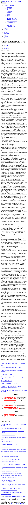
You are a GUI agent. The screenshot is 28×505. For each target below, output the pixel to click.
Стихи (8, 14)
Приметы (6, 33)
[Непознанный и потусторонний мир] (11, 1)
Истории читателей (12, 21)
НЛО (8, 15)
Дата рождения (8, 416)
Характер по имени (9, 414)
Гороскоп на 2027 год (9, 397)
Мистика (9, 11)
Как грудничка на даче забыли (10, 456)
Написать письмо (19, 503)
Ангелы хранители (9, 415)
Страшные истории (9, 5)
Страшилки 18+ (11, 22)
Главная (6, 45)
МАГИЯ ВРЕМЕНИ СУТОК (9, 471)
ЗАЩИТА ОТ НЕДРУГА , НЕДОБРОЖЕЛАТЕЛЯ (8, 481)
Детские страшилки (12, 19)
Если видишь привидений (9, 461)
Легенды (6, 29)
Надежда (6, 32)
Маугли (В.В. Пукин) (6, 381)
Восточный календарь (10, 400)
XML (12, 503)
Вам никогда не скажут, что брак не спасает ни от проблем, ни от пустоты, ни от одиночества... (13, 450)
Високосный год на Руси (7, 374)
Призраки (9, 9)
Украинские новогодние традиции (11, 459)
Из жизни (9, 7)
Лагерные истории (12, 18)
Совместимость (11, 26)
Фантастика (10, 16)
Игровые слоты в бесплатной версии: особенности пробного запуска (11, 387)
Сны (5, 35)
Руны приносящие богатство (12, 408)
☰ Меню (3, 2)
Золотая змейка (6, 447)
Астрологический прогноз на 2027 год (11, 367)
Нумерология (10, 25)
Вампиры (9, 12)
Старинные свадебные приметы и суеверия (13, 464)
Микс (5, 38)
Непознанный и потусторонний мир (15, 496)
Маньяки (9, 8)
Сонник (6, 36)
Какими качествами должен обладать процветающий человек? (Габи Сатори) (11, 474)
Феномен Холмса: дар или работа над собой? (13, 453)
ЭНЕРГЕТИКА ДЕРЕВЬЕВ (9, 477)
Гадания (6, 28)
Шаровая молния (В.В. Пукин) (9, 383)
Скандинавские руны (10, 407)
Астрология (7, 23)
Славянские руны (9, 405)
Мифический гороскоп (10, 398)
